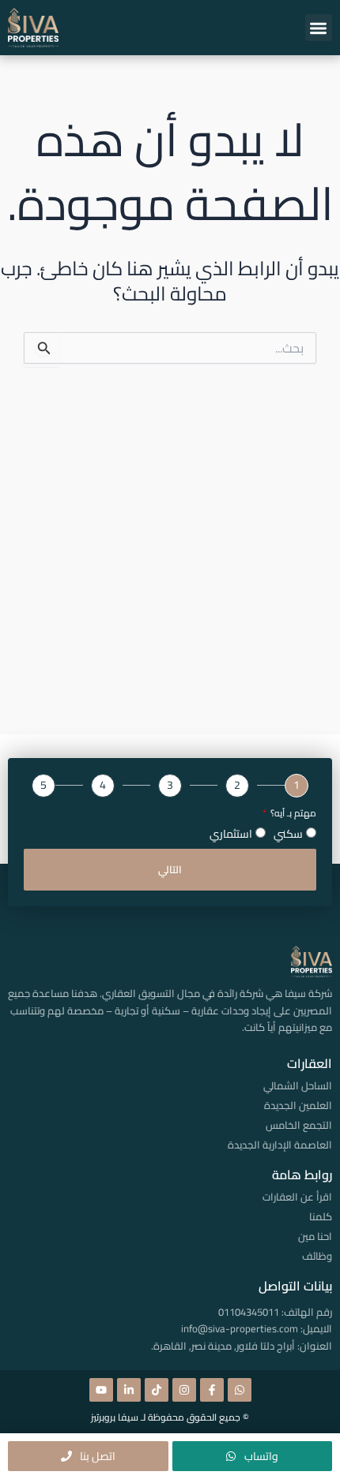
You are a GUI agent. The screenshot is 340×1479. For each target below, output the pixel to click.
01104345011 (248, 1311)
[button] (319, 28)
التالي (170, 869)
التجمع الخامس (299, 1125)
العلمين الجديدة (298, 1105)
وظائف (317, 1256)
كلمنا (320, 1216)
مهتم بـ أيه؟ (292, 813)
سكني (288, 834)
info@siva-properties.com (239, 1328)
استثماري (231, 834)
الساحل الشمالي (297, 1085)
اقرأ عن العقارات (297, 1196)
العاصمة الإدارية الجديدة (280, 1144)
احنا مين (315, 1236)
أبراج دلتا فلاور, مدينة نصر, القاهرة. (223, 1345)
